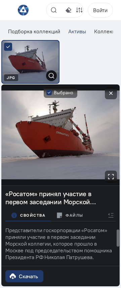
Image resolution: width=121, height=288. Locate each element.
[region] (60, 243)
